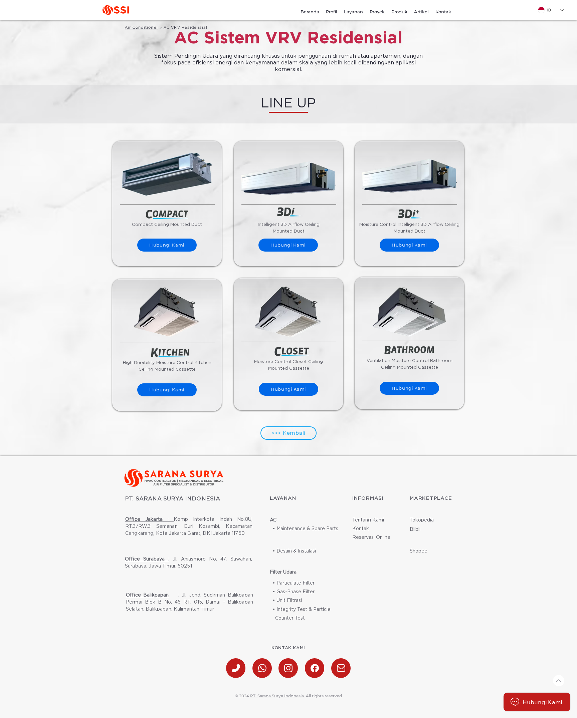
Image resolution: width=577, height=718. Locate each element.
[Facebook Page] (314, 668)
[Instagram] (288, 668)
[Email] (341, 668)
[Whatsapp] (262, 668)
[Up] (558, 680)
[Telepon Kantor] (235, 668)
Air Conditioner (141, 27)
